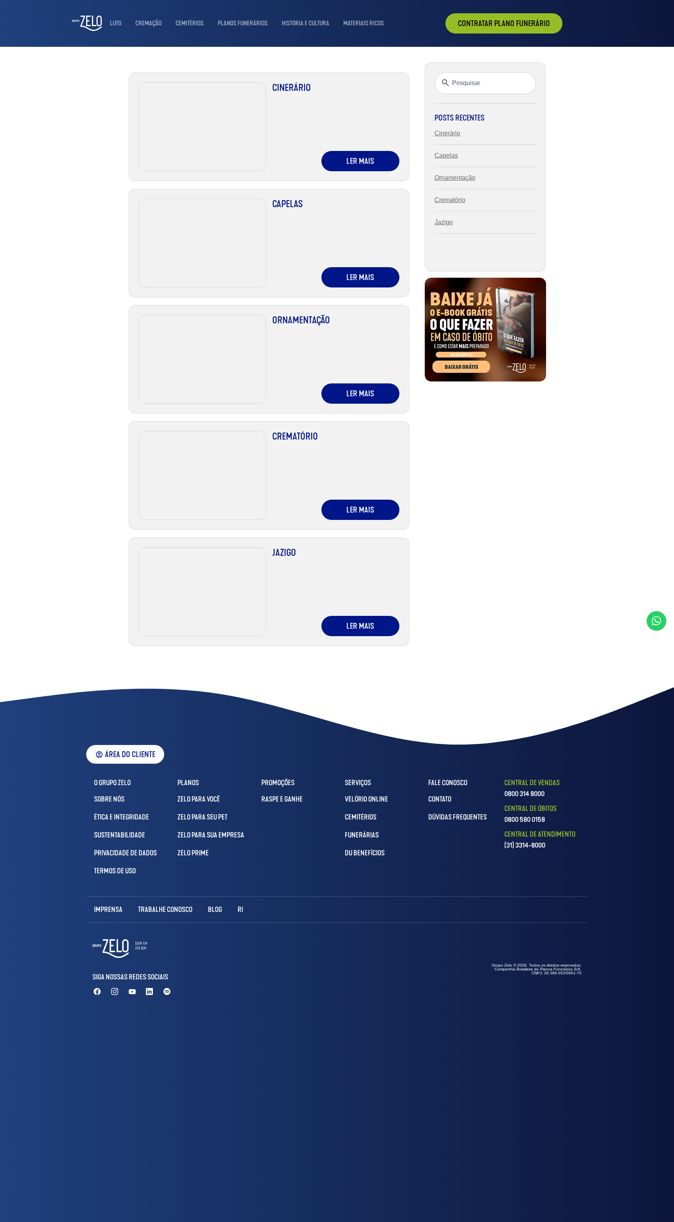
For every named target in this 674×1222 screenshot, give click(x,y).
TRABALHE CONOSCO (165, 909)
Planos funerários (243, 23)
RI (240, 909)
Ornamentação (301, 320)
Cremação (148, 23)
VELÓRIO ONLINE (366, 799)
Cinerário (291, 87)
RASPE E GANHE (282, 799)
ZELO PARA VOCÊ (198, 799)
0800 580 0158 (524, 819)
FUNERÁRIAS (362, 835)
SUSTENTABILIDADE (119, 835)
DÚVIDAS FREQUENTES (457, 817)
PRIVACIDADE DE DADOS (125, 853)
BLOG (215, 909)
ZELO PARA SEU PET (202, 817)
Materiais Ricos (363, 23)
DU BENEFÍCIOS (365, 853)
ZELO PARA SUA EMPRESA (210, 835)
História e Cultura (305, 23)
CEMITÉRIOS (360, 817)
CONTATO (439, 799)
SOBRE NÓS (109, 799)
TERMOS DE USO (115, 871)
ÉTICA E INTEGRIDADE (121, 817)
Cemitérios (190, 23)
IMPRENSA (108, 909)
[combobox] (485, 83)
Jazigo (284, 552)
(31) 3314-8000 (524, 845)
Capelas (287, 204)
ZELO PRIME (193, 853)
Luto (115, 23)
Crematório (295, 436)
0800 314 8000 (524, 793)
